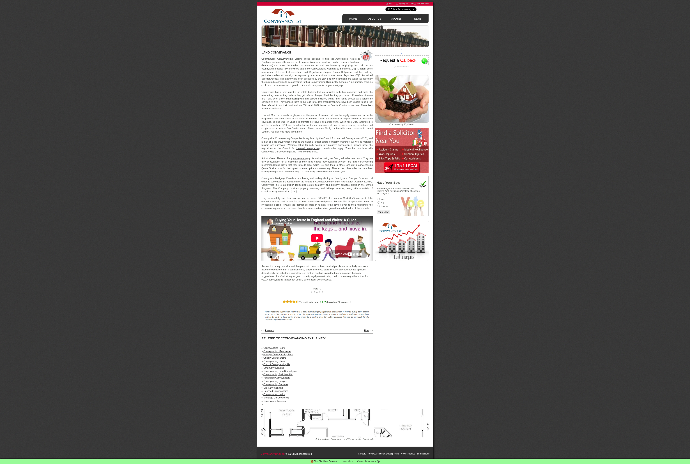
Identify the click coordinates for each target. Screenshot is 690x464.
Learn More (347, 461)
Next (366, 330)
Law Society (328, 78)
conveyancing (300, 158)
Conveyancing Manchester (277, 351)
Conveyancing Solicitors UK (278, 374)
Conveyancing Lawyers (275, 381)
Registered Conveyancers (276, 377)
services (345, 185)
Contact (388, 454)
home (353, 18)
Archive (411, 454)
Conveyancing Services (275, 384)
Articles (379, 454)
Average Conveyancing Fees (278, 354)
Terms (396, 454)
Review (371, 454)
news (418, 18)
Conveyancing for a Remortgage (280, 371)
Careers (362, 454)
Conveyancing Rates (274, 361)
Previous (269, 330)
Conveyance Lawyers (274, 401)
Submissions (423, 454)
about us (374, 18)
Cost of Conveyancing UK (276, 364)
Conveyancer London (274, 394)
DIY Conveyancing (273, 387)
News (403, 454)
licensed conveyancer (307, 148)
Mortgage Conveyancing (276, 397)
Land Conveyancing (273, 367)
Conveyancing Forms (274, 348)
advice (337, 204)
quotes (396, 18)
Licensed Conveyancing (275, 391)
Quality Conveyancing (274, 357)
